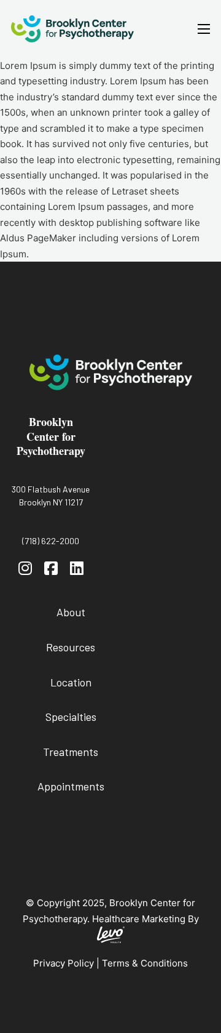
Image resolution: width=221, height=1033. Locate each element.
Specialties (70, 716)
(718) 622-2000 (50, 541)
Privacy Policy (63, 963)
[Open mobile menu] (204, 29)
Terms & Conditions (145, 963)
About (70, 612)
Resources (70, 647)
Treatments (70, 751)
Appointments (70, 786)
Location (70, 682)
